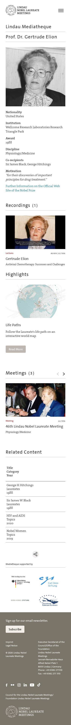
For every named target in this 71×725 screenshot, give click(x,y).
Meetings (20, 373)
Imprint (9, 642)
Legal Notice (11, 645)
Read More (16, 349)
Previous (57, 373)
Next (63, 373)
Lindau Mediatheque (28, 27)
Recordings (22, 205)
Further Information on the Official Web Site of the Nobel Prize (33, 188)
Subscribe (15, 629)
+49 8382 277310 (54, 670)
